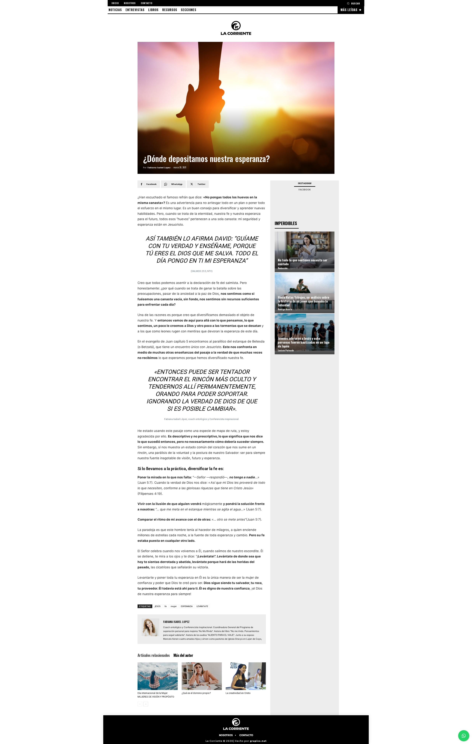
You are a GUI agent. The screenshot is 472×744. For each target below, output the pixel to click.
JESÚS (158, 606)
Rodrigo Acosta (285, 309)
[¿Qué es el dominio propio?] (202, 676)
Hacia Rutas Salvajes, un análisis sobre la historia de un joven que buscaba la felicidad (303, 301)
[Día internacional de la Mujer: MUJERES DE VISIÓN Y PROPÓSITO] (158, 676)
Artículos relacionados (154, 655)
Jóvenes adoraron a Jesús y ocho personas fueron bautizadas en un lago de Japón (303, 342)
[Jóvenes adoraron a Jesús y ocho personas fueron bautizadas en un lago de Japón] (304, 332)
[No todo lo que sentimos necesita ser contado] (304, 250)
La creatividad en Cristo (238, 693)
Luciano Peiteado (286, 350)
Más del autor (183, 655)
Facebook (305, 189)
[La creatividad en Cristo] (246, 676)
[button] (353, 3)
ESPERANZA (186, 606)
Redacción (282, 268)
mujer (174, 606)
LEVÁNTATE (202, 606)
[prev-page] (140, 704)
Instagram (304, 183)
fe (166, 606)
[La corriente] (236, 28)
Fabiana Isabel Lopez (159, 167)
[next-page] (145, 704)
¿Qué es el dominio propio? (196, 693)
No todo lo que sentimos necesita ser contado (302, 262)
